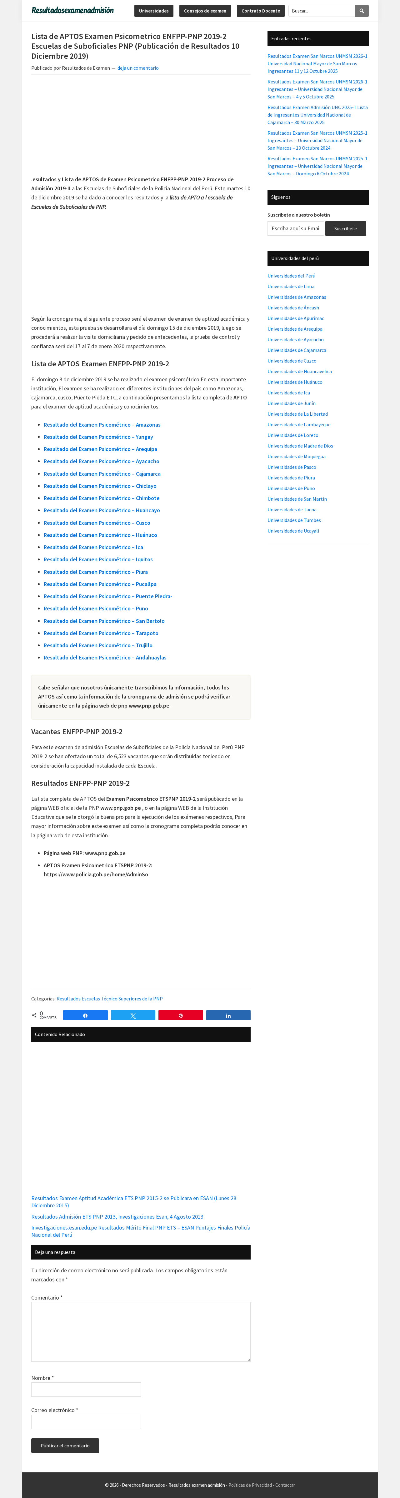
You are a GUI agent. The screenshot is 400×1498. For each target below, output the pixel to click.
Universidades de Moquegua (297, 456)
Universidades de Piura (291, 477)
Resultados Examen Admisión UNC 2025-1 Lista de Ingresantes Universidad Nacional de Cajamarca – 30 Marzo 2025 (318, 114)
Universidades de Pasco (292, 467)
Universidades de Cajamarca (297, 350)
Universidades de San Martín (297, 499)
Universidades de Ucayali (293, 531)
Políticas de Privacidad (250, 1485)
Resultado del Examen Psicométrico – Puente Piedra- (108, 596)
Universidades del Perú (291, 276)
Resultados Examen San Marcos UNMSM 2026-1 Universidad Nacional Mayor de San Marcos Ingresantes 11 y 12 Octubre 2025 (318, 63)
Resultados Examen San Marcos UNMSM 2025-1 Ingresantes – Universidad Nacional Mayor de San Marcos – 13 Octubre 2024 (318, 140)
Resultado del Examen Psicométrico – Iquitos (98, 559)
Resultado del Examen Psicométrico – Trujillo (98, 645)
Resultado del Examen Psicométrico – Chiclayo (100, 485)
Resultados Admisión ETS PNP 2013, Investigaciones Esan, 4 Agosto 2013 (117, 1216)
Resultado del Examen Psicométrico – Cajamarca (102, 473)
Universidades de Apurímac (296, 318)
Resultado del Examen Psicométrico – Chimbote (102, 498)
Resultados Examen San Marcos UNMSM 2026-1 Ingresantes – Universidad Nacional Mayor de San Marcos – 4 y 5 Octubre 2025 (318, 89)
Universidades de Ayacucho (296, 339)
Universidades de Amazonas (297, 297)
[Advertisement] (141, 126)
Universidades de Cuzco (292, 361)
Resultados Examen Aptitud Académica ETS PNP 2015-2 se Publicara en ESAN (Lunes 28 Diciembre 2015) (133, 1202)
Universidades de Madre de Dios (300, 446)
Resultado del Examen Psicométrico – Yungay (98, 436)
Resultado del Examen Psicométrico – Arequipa (100, 449)
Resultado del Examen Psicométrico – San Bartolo (104, 620)
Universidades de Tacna (292, 509)
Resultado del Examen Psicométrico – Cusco (97, 522)
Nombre (42, 1377)
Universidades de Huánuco (295, 382)
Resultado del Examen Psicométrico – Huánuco (100, 535)
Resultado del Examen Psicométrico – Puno (96, 608)
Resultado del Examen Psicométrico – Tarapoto (101, 633)
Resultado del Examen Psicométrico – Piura (96, 571)
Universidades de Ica (289, 392)
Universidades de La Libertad (298, 414)
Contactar (285, 1485)
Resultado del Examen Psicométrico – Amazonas (102, 424)
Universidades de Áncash (293, 307)
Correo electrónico (54, 1410)
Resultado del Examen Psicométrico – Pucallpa (100, 584)
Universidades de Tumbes (294, 520)
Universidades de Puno (291, 488)
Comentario (47, 1297)
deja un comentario (138, 68)
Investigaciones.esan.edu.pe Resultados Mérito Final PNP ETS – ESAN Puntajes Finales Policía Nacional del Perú (140, 1231)
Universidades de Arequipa (295, 329)
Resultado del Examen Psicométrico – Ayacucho (101, 461)
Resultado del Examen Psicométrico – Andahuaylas (105, 657)
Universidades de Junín (292, 403)
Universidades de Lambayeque (299, 424)
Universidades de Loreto (293, 435)
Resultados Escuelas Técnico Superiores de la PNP (110, 998)
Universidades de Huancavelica (300, 371)
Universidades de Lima (291, 286)
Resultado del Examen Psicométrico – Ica (93, 547)
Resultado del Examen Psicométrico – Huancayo (102, 510)
